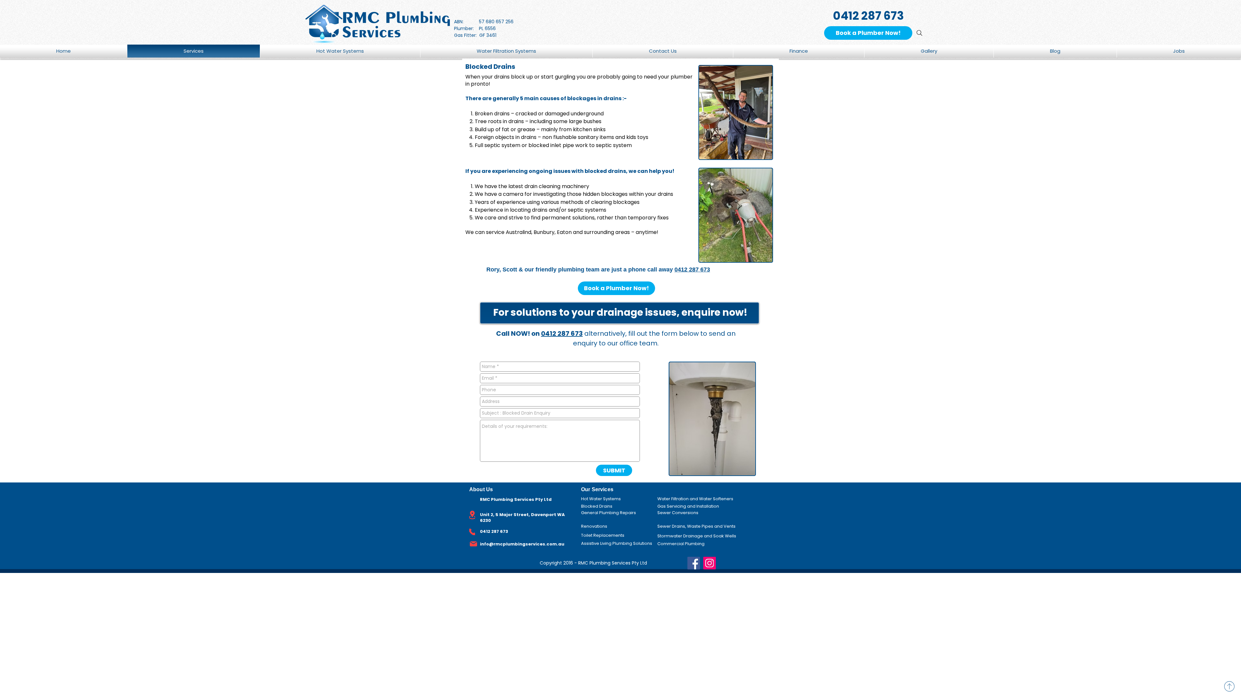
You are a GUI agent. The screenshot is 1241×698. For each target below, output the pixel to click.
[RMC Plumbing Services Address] (472, 515)
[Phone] (472, 532)
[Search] (919, 33)
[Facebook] (693, 563)
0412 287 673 (692, 269)
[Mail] (473, 544)
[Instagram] (709, 563)
